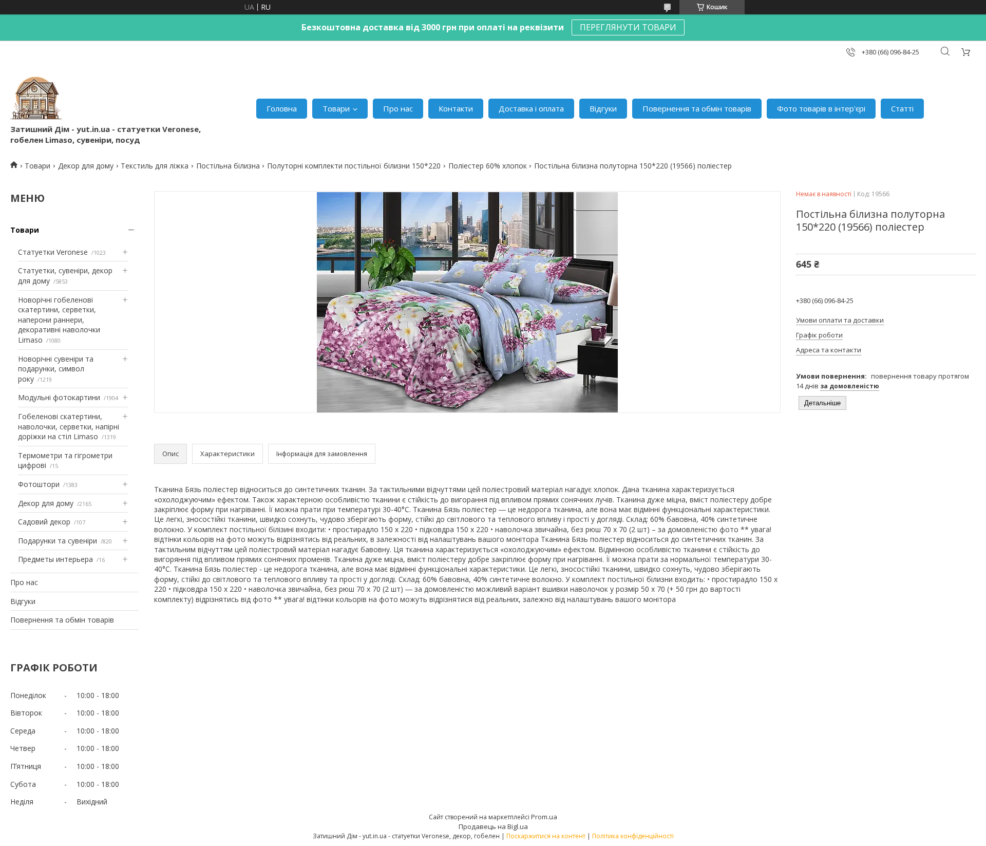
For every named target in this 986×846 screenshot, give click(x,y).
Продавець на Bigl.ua (493, 826)
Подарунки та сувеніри (57, 541)
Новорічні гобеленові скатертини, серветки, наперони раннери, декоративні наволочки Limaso (59, 320)
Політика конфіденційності (633, 836)
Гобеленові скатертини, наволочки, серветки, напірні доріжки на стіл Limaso (68, 426)
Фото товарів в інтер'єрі (821, 108)
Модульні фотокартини (59, 397)
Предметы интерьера (55, 559)
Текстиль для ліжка (154, 166)
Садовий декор (44, 522)
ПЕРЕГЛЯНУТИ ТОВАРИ (628, 27)
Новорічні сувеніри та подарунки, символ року (55, 369)
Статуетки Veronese (53, 252)
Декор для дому (85, 166)
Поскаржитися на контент (545, 836)
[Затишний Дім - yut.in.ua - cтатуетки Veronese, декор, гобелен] (36, 98)
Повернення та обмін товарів (696, 108)
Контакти (456, 108)
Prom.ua (544, 816)
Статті (902, 108)
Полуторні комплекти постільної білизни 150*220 (354, 166)
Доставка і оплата (531, 108)
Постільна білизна (228, 166)
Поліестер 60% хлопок (487, 166)
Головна (282, 108)
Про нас (398, 108)
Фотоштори (39, 484)
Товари (336, 108)
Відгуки (603, 108)
